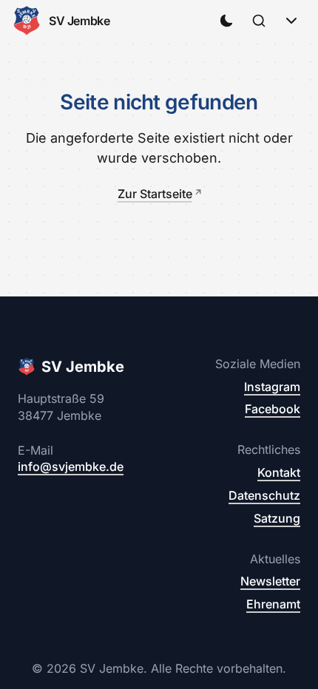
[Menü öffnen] (291, 20)
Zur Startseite (155, 193)
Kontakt (278, 472)
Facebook (272, 408)
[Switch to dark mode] (226, 20)
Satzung (277, 518)
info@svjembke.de (71, 466)
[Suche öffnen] (259, 20)
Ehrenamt (273, 604)
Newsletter (270, 581)
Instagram (272, 386)
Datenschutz (264, 495)
